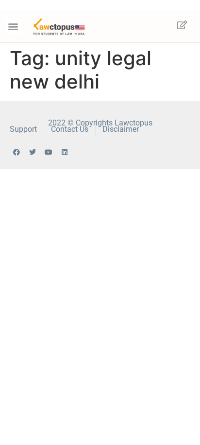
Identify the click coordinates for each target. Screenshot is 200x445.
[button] (13, 26)
